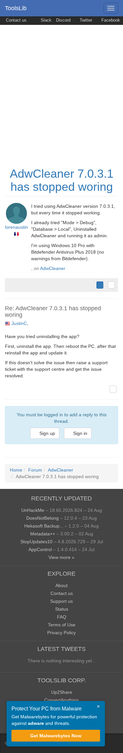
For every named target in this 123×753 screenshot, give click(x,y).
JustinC (19, 323)
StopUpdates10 (36, 541)
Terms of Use (61, 624)
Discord (63, 20)
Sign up (46, 433)
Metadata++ (42, 533)
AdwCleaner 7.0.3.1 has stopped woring (61, 180)
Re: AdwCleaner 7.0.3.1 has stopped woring (53, 311)
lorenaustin (16, 227)
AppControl (40, 549)
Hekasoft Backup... (43, 526)
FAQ (61, 616)
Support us (61, 601)
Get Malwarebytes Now (55, 735)
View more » (61, 557)
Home (16, 470)
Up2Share (61, 692)
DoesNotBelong (42, 518)
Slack (45, 20)
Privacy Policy (61, 632)
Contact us (16, 20)
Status (61, 609)
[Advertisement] (61, 89)
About (61, 585)
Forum (35, 470)
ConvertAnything (61, 700)
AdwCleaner (52, 268)
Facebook (110, 20)
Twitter (85, 20)
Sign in (79, 433)
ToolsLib (16, 8)
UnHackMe (32, 510)
